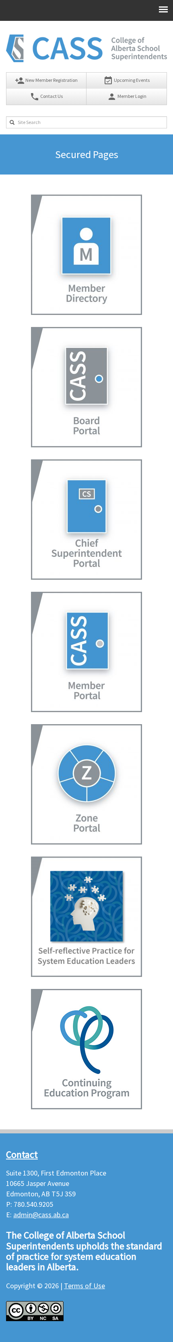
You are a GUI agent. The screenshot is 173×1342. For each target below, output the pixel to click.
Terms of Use (84, 1285)
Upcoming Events (126, 80)
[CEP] (86, 1106)
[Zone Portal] (86, 842)
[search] (12, 122)
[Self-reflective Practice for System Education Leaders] (86, 974)
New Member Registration (46, 80)
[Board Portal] (86, 444)
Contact (22, 1154)
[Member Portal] (86, 709)
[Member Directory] (86, 312)
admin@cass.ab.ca (41, 1214)
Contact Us (46, 97)
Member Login (126, 97)
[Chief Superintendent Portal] (86, 577)
